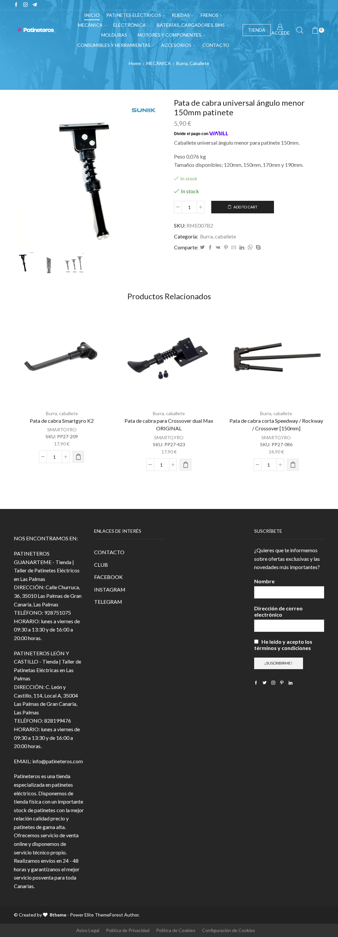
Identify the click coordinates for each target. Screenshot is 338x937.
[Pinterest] (226, 247)
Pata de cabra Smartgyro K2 (62, 420)
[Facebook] (16, 5)
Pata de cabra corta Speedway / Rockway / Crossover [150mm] (276, 424)
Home (135, 63)
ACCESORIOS (176, 45)
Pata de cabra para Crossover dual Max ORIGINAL (168, 424)
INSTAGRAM (109, 589)
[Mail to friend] (234, 247)
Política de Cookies (175, 930)
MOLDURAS (114, 35)
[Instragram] (25, 5)
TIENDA (256, 30)
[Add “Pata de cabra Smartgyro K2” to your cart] (78, 456)
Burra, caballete (192, 63)
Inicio (92, 15)
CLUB (101, 564)
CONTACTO (109, 552)
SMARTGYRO (62, 429)
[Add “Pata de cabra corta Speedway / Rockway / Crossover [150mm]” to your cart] (293, 464)
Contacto (215, 45)
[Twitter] (202, 247)
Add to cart (245, 206)
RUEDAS (181, 15)
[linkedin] (242, 247)
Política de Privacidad (128, 930)
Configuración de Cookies (228, 930)
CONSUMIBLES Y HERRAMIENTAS (114, 45)
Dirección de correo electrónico (278, 611)
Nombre (264, 581)
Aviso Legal (87, 930)
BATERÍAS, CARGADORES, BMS (191, 25)
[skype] (257, 247)
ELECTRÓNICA (129, 25)
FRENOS (210, 15)
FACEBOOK (108, 577)
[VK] (218, 247)
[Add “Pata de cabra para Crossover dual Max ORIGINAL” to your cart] (185, 464)
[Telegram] (34, 5)
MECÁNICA (90, 25)
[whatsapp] (250, 247)
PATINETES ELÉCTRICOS (133, 15)
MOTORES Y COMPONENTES (169, 35)
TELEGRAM (108, 601)
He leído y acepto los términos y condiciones (283, 644)
